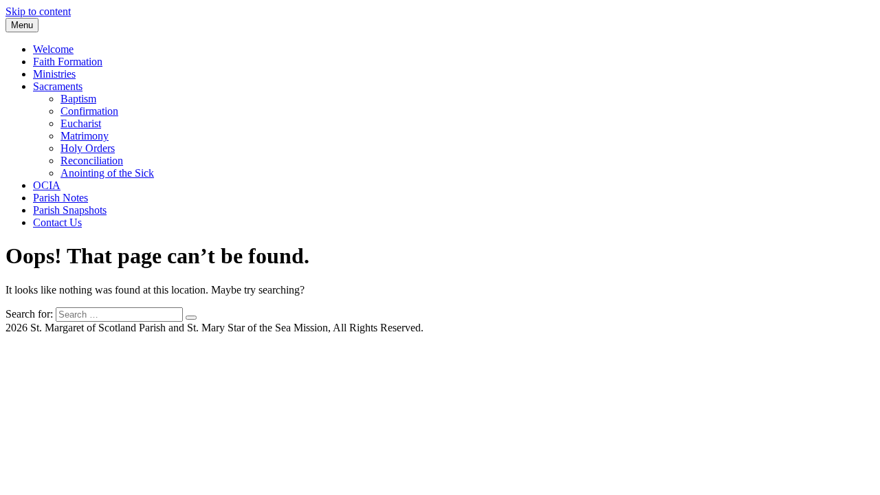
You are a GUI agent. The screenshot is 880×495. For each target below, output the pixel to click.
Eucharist (80, 123)
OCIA (46, 185)
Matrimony (84, 136)
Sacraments (57, 86)
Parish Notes (60, 198)
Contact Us (57, 222)
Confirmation (89, 111)
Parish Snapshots (70, 210)
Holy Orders (87, 148)
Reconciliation (91, 160)
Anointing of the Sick (107, 173)
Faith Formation (67, 61)
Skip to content (38, 11)
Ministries (54, 74)
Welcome (53, 49)
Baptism (78, 98)
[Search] (191, 318)
